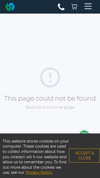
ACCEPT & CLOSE (84, 155)
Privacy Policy (39, 172)
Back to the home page (50, 107)
